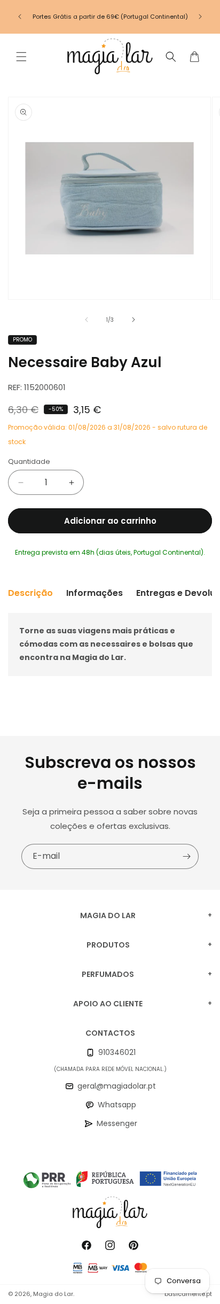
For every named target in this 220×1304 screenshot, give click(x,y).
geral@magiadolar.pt (116, 1086)
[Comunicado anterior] (20, 16)
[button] (21, 56)
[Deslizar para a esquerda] (86, 319)
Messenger (117, 1123)
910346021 (117, 1052)
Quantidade (29, 461)
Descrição (30, 593)
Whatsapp (117, 1104)
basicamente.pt (188, 1294)
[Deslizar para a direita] (133, 319)
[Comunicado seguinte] (200, 16)
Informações (94, 593)
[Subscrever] (186, 856)
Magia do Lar (53, 1294)
